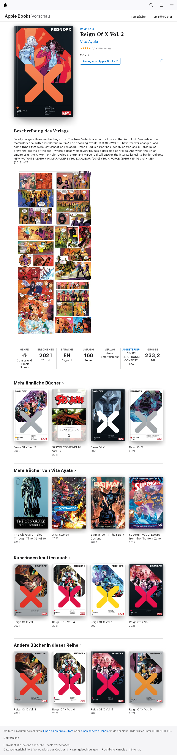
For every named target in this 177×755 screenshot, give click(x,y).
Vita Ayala (89, 41)
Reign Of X (87, 29)
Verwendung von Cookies (49, 749)
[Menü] (172, 5)
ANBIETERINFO (131, 349)
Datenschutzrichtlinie (16, 749)
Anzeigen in (98, 61)
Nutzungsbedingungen (84, 749)
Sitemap (136, 749)
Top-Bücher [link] (139, 16)
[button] (151, 5)
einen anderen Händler (95, 731)
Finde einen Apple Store (58, 731)
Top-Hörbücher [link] (162, 16)
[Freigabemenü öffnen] (161, 61)
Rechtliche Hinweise (114, 749)
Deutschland (11, 737)
